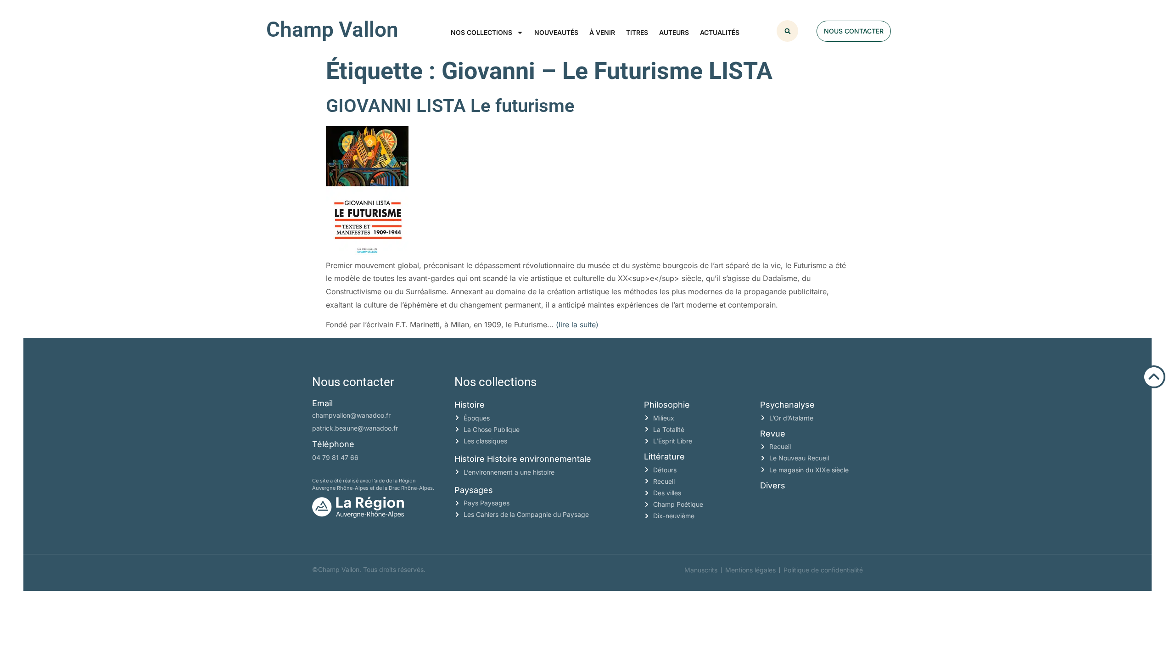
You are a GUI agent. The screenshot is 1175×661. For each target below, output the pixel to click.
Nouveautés (556, 32)
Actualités (719, 32)
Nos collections (481, 32)
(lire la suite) (577, 324)
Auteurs (674, 32)
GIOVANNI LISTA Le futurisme (450, 106)
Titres (637, 32)
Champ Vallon (332, 29)
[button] (787, 31)
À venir (602, 32)
